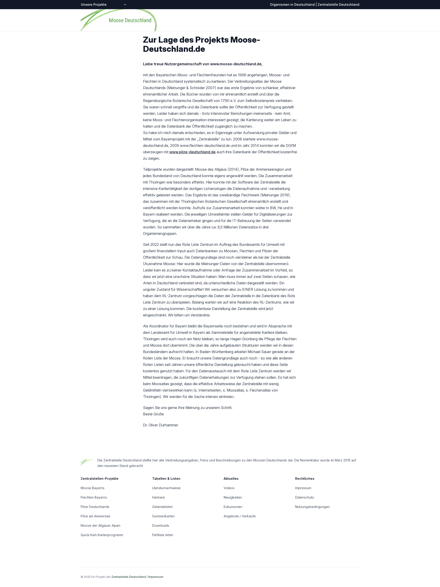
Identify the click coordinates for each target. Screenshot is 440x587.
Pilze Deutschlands (95, 507)
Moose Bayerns (92, 488)
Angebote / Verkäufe (240, 516)
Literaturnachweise (166, 488)
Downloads (160, 525)
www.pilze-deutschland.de (192, 152)
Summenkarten (163, 516)
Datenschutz (304, 497)
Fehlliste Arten (162, 535)
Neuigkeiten (233, 497)
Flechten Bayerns (94, 497)
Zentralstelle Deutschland (128, 577)
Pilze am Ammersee (95, 516)
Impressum (303, 488)
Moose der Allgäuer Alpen (100, 525)
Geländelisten (162, 507)
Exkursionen (233, 507)
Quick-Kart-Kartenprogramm (102, 535)
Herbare (158, 497)
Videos (229, 488)
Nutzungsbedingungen (312, 507)
